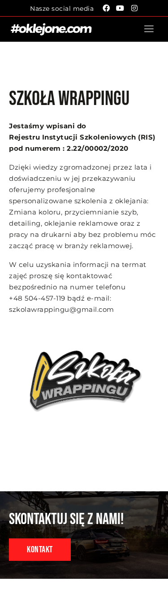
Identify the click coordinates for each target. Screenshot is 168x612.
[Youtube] (120, 8)
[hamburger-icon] (149, 29)
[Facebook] (106, 8)
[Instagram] (134, 8)
